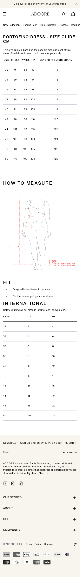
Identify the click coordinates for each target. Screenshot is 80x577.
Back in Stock (48, 25)
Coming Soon (30, 25)
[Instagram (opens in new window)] (13, 483)
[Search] (63, 14)
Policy (38, 544)
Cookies (48, 544)
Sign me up (70, 452)
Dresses (63, 25)
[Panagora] (75, 544)
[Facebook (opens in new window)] (5, 483)
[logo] (40, 14)
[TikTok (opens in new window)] (21, 483)
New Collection (11, 25)
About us (43, 473)
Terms (29, 544)
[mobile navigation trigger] (4, 14)
